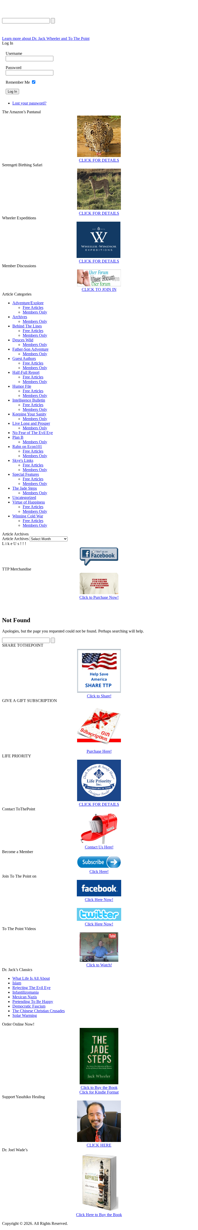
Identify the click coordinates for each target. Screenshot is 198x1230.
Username (14, 53)
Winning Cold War (27, 516)
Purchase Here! (99, 751)
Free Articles (33, 307)
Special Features (25, 474)
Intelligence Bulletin (28, 400)
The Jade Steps (24, 488)
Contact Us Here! (99, 847)
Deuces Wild (22, 340)
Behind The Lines (27, 326)
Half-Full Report (25, 372)
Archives (19, 317)
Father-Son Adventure (30, 349)
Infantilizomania (25, 992)
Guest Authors (24, 358)
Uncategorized (24, 497)
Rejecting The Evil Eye (31, 987)
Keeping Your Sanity (29, 414)
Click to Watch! (99, 965)
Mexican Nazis (24, 997)
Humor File (21, 386)
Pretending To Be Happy (32, 1001)
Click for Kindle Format (99, 1092)
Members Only (35, 312)
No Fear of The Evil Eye (32, 432)
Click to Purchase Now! (99, 597)
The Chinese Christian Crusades (38, 1011)
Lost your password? (29, 103)
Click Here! (99, 871)
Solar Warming (24, 1015)
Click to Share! (99, 696)
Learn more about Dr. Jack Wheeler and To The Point (45, 38)
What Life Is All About (31, 978)
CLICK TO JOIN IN (99, 289)
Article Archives (15, 538)
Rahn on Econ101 (27, 446)
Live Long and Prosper (31, 423)
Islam (16, 983)
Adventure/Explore (28, 303)
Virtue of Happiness (28, 502)
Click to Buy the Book (99, 1087)
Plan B (17, 437)
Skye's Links (22, 460)
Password (13, 67)
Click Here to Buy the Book (99, 1214)
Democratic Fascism (28, 1006)
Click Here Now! (99, 899)
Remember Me (18, 82)
